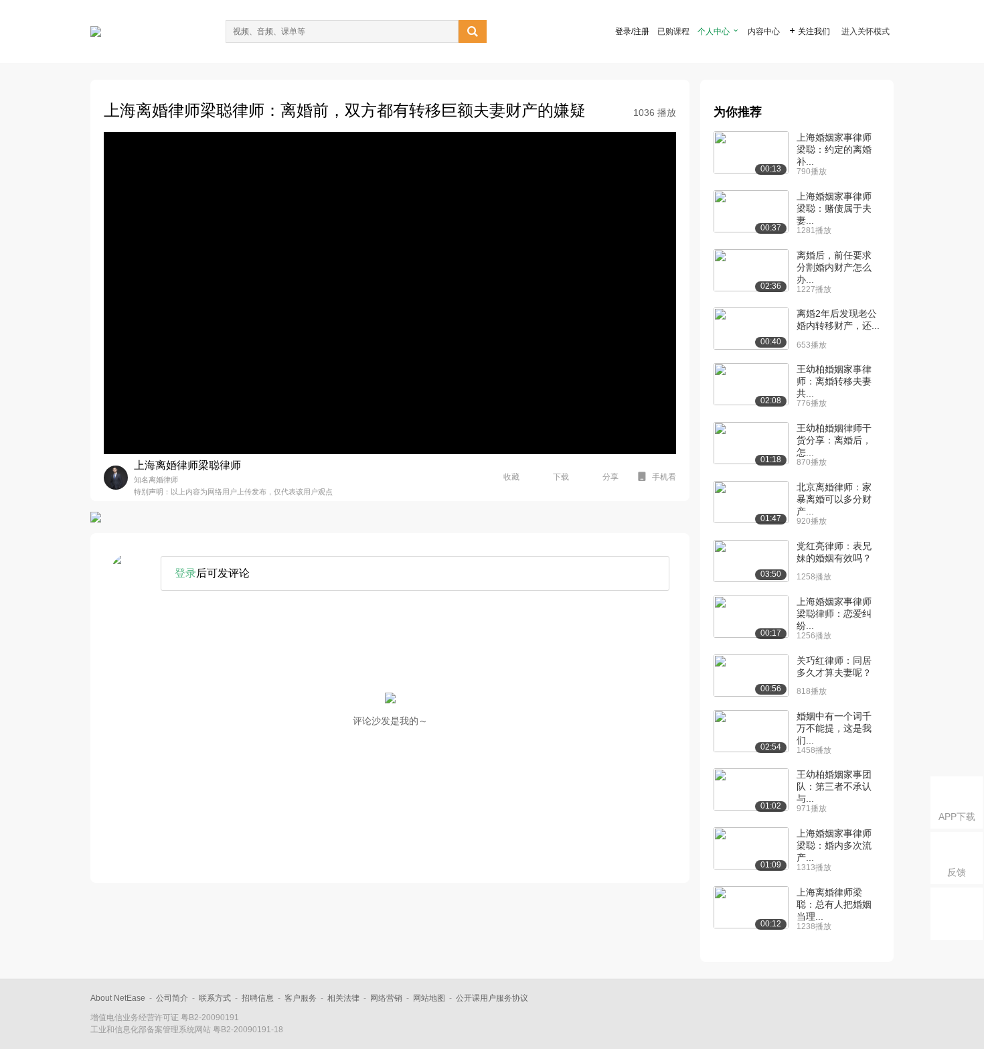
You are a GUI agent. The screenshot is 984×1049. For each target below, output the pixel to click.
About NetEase (117, 998)
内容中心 (764, 31)
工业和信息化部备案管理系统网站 (150, 1029)
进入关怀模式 (865, 31)
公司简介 (172, 998)
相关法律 (343, 998)
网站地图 (429, 998)
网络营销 (386, 998)
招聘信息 (258, 998)
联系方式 (215, 998)
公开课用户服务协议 (492, 998)
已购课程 (673, 31)
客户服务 (300, 998)
